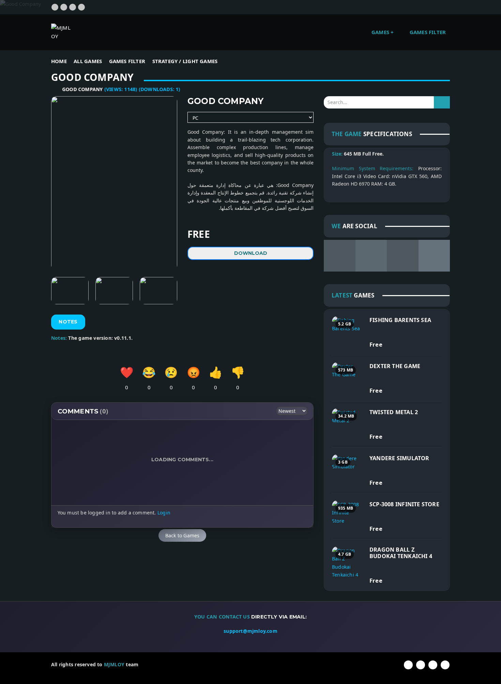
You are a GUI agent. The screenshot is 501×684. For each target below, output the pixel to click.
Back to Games (182, 535)
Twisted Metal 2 (393, 412)
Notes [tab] (68, 322)
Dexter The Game (394, 366)
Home (59, 61)
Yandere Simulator (399, 458)
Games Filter (428, 32)
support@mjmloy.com (250, 631)
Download (250, 253)
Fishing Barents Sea (400, 320)
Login (163, 512)
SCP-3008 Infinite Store (404, 504)
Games (381, 32)
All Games (88, 61)
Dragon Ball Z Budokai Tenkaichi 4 (400, 553)
